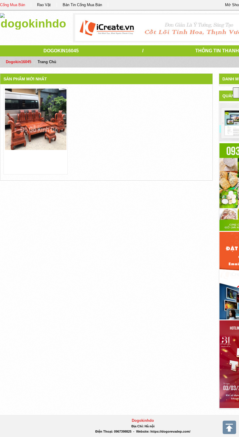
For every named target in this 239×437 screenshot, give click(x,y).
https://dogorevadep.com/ (170, 431)
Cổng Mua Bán (12, 5)
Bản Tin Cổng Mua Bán (82, 5)
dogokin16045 (61, 50)
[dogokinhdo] (33, 20)
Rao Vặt (44, 5)
